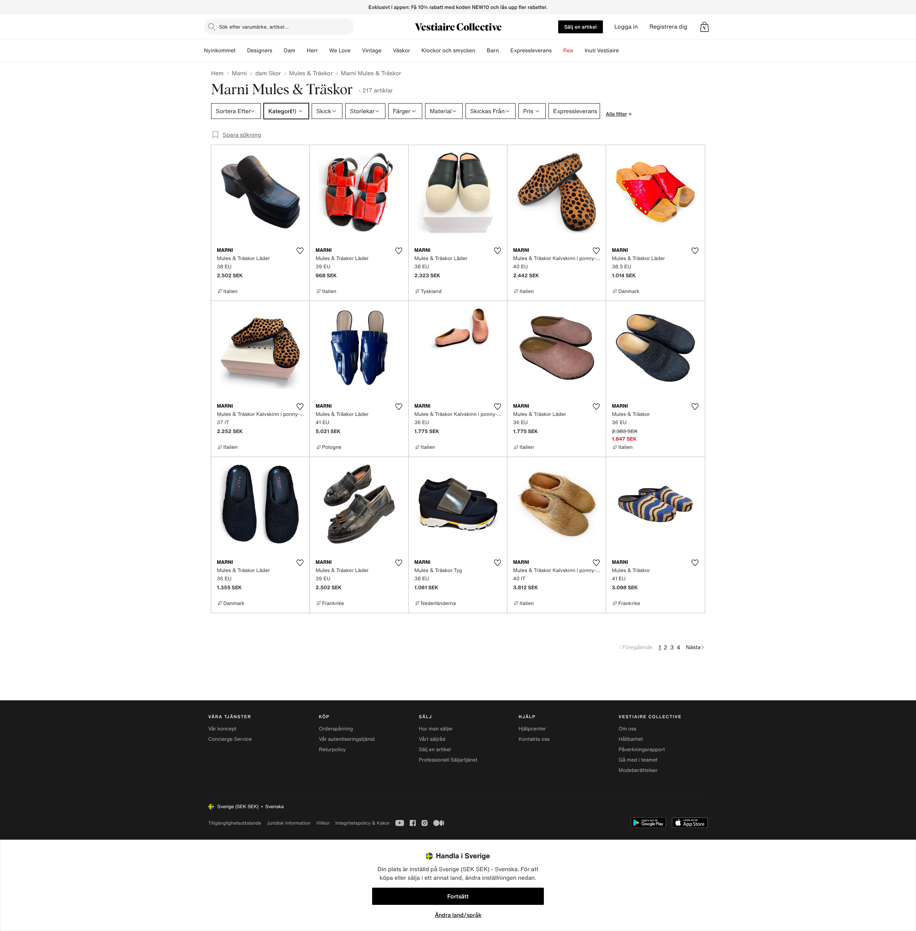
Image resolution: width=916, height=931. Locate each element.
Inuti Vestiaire (602, 50)
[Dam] (301, 50)
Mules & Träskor (311, 73)
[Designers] (278, 50)
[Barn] (504, 50)
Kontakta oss (534, 739)
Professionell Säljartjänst (448, 760)
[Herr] (323, 50)
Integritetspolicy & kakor (362, 823)
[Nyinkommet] (241, 50)
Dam (289, 50)
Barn (493, 50)
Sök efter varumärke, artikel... (254, 26)
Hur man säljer (436, 729)
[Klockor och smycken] (481, 50)
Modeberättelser (638, 770)
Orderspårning (336, 729)
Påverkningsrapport (642, 749)
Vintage (371, 50)
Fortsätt (458, 896)
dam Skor (268, 73)
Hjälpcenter (532, 729)
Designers (259, 50)
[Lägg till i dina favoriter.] (300, 250)
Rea (568, 50)
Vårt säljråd (432, 739)
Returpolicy (332, 749)
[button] (705, 27)
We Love (340, 50)
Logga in (626, 26)
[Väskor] (416, 50)
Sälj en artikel (580, 26)
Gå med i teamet (638, 760)
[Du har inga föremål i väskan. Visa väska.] (705, 27)
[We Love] (356, 50)
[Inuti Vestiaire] (625, 50)
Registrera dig (668, 26)
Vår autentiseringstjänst (347, 739)
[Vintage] (387, 50)
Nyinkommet (219, 50)
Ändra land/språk (458, 915)
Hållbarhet (631, 739)
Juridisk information (289, 823)
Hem (217, 73)
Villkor (323, 823)
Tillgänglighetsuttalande (234, 823)
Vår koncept (222, 729)
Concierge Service (230, 739)
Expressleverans (530, 50)
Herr (312, 50)
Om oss (628, 729)
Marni (239, 73)
